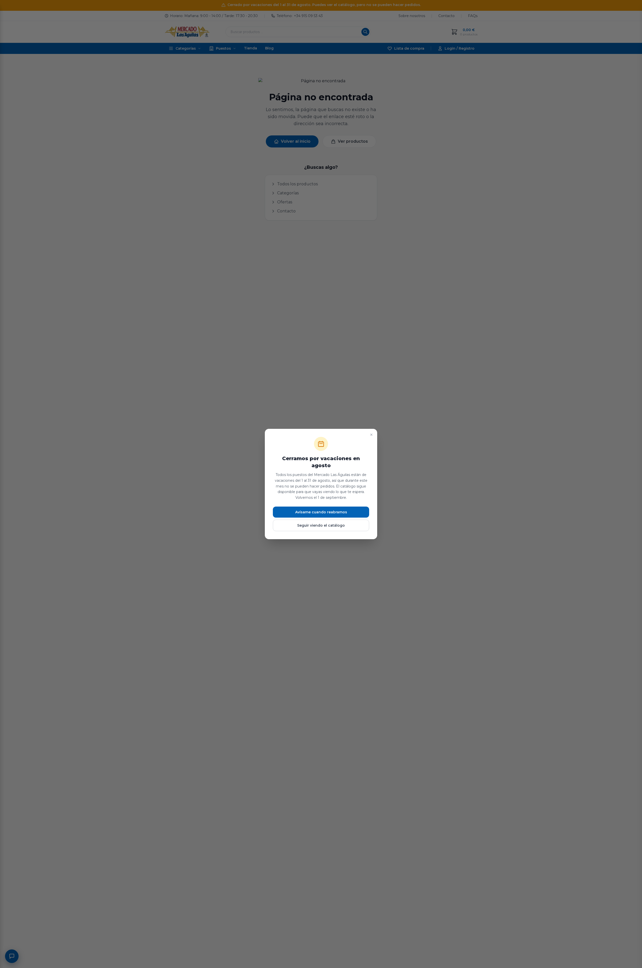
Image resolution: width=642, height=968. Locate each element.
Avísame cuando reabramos (321, 512)
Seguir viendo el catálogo (321, 525)
